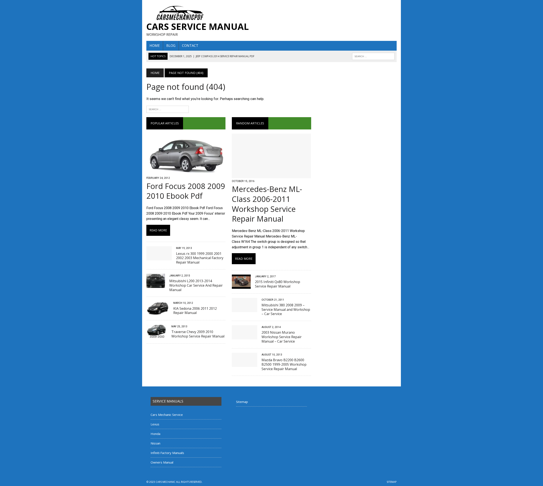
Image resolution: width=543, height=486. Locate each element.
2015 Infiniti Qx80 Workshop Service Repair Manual (277, 284)
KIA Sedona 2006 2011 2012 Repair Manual (195, 310)
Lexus (155, 424)
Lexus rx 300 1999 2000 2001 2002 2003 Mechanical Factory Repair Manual (199, 258)
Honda (155, 434)
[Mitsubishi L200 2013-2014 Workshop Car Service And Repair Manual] (155, 285)
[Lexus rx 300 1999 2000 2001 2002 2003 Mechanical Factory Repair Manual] (159, 258)
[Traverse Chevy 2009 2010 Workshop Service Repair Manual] (156, 336)
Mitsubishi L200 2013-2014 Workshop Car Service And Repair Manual (196, 285)
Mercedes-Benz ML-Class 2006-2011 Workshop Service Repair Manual (267, 204)
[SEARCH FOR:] (373, 56)
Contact (190, 45)
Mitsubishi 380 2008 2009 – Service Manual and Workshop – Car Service (286, 309)
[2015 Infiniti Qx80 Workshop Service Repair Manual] (241, 286)
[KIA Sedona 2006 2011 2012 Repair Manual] (157, 313)
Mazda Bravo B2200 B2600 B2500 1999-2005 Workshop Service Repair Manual (284, 364)
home (155, 45)
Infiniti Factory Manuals (167, 453)
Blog (170, 45)
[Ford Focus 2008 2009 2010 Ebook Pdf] (185, 172)
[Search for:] (167, 109)
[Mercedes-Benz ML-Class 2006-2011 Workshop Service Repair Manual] (271, 175)
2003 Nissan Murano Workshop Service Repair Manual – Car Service (282, 337)
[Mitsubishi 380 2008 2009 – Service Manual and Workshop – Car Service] (244, 309)
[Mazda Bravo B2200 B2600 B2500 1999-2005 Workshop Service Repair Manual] (244, 364)
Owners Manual (162, 462)
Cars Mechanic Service (167, 414)
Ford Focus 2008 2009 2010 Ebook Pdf (185, 191)
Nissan (155, 443)
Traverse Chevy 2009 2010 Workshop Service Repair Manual (197, 334)
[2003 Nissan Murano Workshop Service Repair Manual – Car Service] (244, 337)
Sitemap (242, 402)
